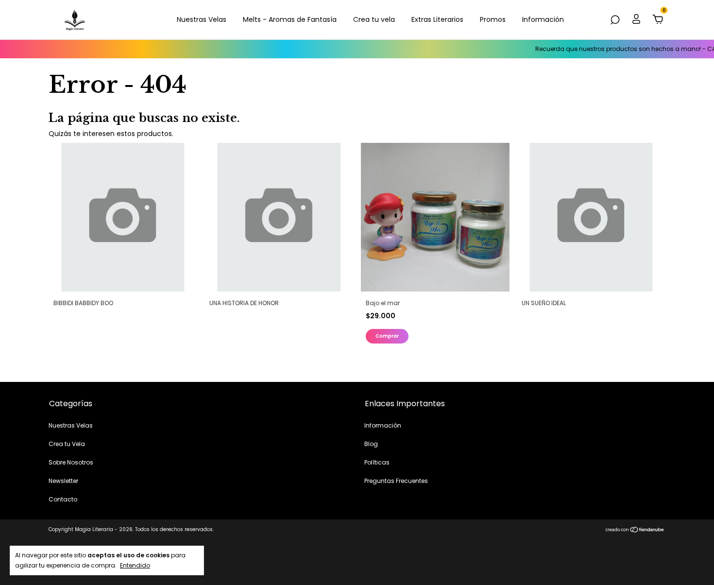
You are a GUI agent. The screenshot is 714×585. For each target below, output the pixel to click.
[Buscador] (615, 20)
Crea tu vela (374, 19)
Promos (493, 19)
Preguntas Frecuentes (396, 481)
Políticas (377, 462)
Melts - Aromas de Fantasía (290, 19)
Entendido (135, 565)
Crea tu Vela (67, 444)
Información (543, 19)
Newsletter (63, 481)
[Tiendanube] (635, 530)
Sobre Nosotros (71, 462)
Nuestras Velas (201, 19)
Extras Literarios (437, 19)
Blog (371, 444)
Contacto (63, 499)
